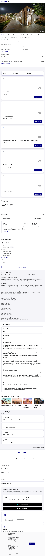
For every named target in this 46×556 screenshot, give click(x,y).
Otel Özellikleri (22, 34)
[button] (22, 18)
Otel (5, 37)
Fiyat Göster (38, 97)
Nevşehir (9, 37)
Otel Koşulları (30, 34)
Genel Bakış (3, 34)
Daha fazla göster (4, 257)
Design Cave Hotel (26, 37)
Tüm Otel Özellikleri (22, 267)
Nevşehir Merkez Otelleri (16, 37)
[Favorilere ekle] (40, 6)
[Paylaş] (43, 6)
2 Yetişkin (28, 73)
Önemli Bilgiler (38, 34)
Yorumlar (15, 34)
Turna (2, 37)
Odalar (9, 34)
